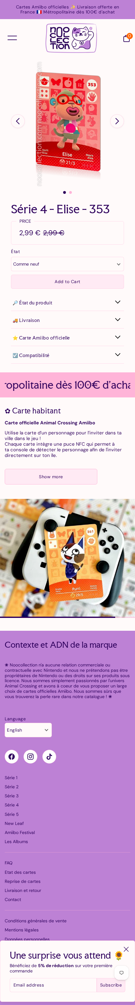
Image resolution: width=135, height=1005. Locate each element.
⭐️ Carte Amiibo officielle (41, 338)
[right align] (117, 121)
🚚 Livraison (26, 320)
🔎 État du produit (32, 303)
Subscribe (111, 985)
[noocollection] (71, 38)
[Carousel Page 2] (70, 192)
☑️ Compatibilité (31, 355)
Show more (51, 476)
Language (15, 719)
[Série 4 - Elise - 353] (67, 124)
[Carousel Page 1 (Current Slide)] (64, 192)
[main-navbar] (12, 37)
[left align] (18, 121)
